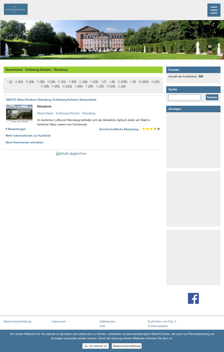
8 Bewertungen (16, 129)
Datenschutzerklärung (126, 346)
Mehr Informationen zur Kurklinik (28, 135)
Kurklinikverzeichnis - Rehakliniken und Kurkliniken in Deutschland (19, 9)
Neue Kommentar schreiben (24, 142)
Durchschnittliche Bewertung (118, 129)
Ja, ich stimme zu (95, 346)
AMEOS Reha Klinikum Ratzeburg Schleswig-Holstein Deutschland (51, 99)
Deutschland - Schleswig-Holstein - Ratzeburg (66, 113)
